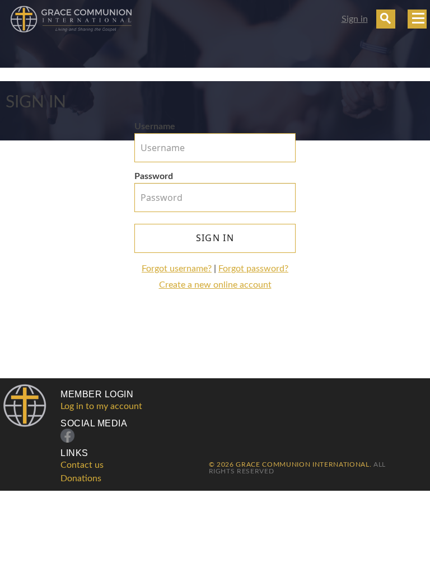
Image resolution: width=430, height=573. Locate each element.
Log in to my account (101, 406)
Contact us (82, 465)
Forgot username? (177, 268)
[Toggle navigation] (417, 19)
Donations (80, 478)
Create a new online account (215, 284)
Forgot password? (253, 268)
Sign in (355, 19)
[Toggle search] (385, 19)
